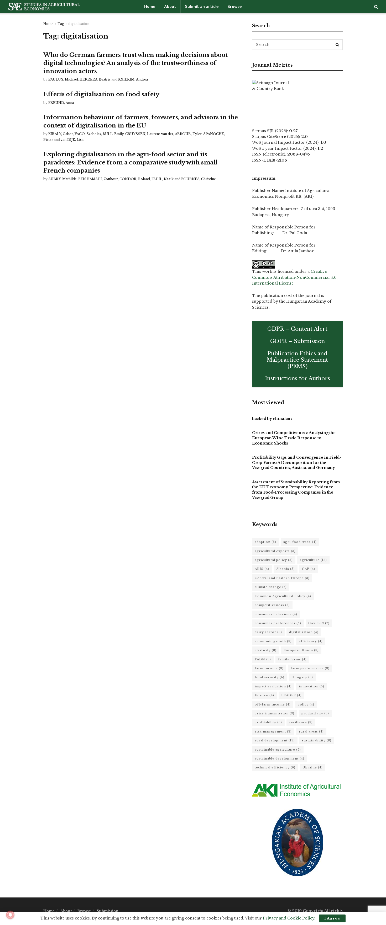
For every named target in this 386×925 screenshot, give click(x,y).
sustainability (316, 740)
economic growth (273, 641)
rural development (275, 740)
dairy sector (268, 632)
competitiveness (272, 605)
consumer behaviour (276, 614)
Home (149, 6)
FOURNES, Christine (198, 179)
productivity (315, 713)
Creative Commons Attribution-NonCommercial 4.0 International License (294, 277)
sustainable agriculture (278, 749)
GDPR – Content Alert (297, 329)
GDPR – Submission (297, 341)
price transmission (274, 713)
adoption (265, 542)
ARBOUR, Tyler (188, 134)
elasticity (266, 650)
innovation (311, 686)
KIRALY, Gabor (60, 134)
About (170, 6)
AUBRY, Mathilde (62, 179)
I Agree (332, 918)
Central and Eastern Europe (282, 578)
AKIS (262, 569)
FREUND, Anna (61, 103)
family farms (292, 659)
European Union (301, 650)
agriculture (313, 560)
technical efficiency (275, 767)
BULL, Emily (113, 134)
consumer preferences (278, 623)
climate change (271, 587)
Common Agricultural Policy (283, 596)
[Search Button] (337, 44)
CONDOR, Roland (134, 179)
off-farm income (273, 704)
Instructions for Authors (297, 378)
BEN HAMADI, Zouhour (98, 179)
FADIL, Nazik (163, 179)
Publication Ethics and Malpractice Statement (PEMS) (297, 360)
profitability (268, 722)
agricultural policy (274, 560)
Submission (107, 911)
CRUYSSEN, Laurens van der (149, 134)
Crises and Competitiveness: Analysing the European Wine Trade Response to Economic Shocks (294, 437)
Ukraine (312, 767)
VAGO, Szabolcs (88, 134)
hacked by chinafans (272, 418)
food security (269, 677)
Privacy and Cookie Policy (288, 918)
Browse (234, 6)
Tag (61, 24)
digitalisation (78, 24)
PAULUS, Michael (63, 79)
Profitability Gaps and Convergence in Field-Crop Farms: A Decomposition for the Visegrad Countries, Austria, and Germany (296, 462)
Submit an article (202, 6)
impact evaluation (273, 686)
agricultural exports (275, 551)
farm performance (310, 668)
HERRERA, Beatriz (95, 79)
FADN (263, 659)
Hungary (302, 677)
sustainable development (279, 758)
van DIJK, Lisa (72, 140)
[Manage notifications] (10, 915)
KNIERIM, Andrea (133, 79)
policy (306, 704)
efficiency (311, 641)
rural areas (311, 731)
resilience (301, 722)
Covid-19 (319, 623)
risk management (273, 731)
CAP (308, 569)
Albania (285, 569)
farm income (269, 668)
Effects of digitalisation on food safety (101, 94)
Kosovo (264, 695)
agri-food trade (300, 542)
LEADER (291, 695)
